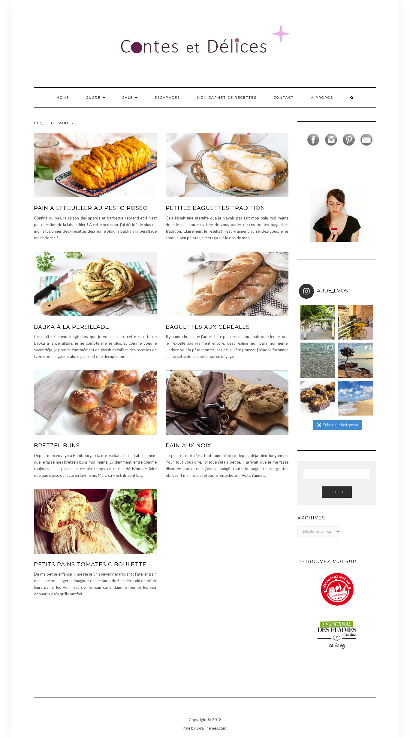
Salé (128, 97)
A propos (322, 97)
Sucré (94, 97)
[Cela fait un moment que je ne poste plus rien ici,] (355, 360)
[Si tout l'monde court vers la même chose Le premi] (355, 322)
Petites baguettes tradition (215, 208)
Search (336, 492)
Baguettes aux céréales (208, 327)
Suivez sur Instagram (340, 424)
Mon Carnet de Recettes (227, 97)
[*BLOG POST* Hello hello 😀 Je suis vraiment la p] (317, 398)
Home (62, 97)
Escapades (167, 97)
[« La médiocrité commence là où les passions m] (317, 360)
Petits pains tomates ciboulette (90, 564)
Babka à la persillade (71, 327)
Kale (186, 728)
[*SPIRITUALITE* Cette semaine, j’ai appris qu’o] (355, 398)
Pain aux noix (188, 445)
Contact (284, 97)
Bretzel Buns (57, 445)
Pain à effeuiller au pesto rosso (91, 208)
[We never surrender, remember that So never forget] (317, 322)
